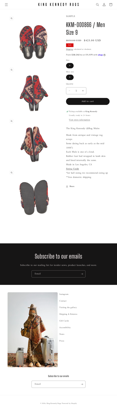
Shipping (69, 49)
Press (61, 341)
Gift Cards (64, 321)
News (61, 334)
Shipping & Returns (68, 314)
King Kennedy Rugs (54, 403)
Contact (62, 301)
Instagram (63, 294)
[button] (6, 4)
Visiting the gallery (68, 307)
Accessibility (65, 327)
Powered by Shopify (69, 403)
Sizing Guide (72, 169)
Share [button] (71, 186)
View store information (79, 120)
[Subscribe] (82, 273)
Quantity (69, 84)
